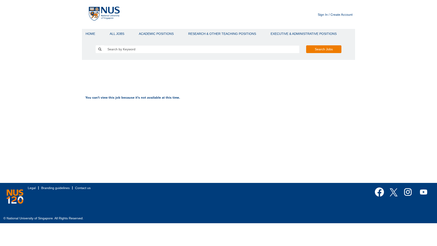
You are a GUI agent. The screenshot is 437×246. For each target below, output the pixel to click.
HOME (90, 34)
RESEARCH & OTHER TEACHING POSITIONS (222, 34)
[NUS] (15, 196)
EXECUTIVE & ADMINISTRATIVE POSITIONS (304, 34)
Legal (32, 188)
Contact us (83, 188)
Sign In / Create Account (335, 14)
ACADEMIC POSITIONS (156, 34)
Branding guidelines (55, 188)
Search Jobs (324, 49)
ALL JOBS (117, 34)
